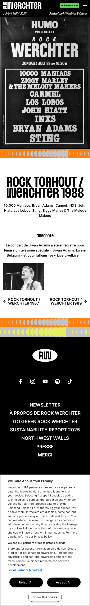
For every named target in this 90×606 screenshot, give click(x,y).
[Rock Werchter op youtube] (45, 381)
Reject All (26, 582)
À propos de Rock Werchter (45, 413)
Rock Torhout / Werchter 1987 (24, 301)
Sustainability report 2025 (45, 429)
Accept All (64, 582)
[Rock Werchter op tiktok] (69, 381)
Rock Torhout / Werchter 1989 (66, 301)
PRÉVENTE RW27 (69, 5)
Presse (45, 446)
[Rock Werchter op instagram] (32, 381)
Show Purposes (45, 597)
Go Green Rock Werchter (45, 421)
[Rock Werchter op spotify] (57, 381)
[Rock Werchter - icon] (45, 355)
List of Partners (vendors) (25, 570)
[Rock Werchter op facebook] (20, 381)
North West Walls (45, 438)
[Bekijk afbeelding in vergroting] (23, 276)
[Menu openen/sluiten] (85, 5)
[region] (45, 540)
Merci (45, 455)
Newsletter (45, 405)
